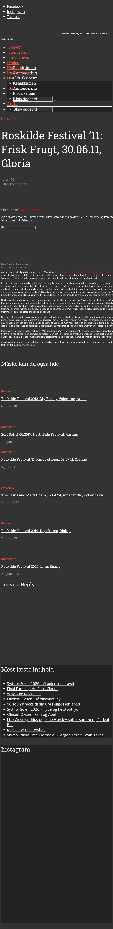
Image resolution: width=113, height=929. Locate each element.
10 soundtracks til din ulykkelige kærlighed (43, 704)
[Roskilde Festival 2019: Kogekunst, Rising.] (12, 517)
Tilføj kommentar (14, 184)
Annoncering (25, 88)
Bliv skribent (25, 77)
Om (10, 77)
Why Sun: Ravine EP (24, 693)
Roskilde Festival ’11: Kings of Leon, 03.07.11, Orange (44, 459)
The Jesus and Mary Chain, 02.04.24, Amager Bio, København (52, 495)
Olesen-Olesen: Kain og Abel (31, 714)
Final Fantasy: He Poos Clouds (32, 688)
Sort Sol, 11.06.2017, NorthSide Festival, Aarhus (39, 434)
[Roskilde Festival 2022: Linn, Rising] (12, 553)
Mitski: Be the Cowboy (26, 729)
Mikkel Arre (29, 209)
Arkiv (12, 103)
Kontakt (20, 98)
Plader (13, 62)
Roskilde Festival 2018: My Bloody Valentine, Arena (44, 398)
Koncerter (16, 67)
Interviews (19, 57)
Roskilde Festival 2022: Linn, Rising (30, 566)
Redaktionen (24, 83)
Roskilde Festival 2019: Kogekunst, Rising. (36, 530)
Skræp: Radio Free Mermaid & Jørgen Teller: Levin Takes (55, 735)
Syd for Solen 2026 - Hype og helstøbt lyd (42, 709)
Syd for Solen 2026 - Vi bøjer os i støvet (40, 683)
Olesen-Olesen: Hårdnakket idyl (34, 699)
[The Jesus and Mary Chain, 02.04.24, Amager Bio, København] (12, 482)
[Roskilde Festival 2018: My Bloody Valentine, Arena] (12, 385)
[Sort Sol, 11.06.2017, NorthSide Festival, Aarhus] (12, 421)
